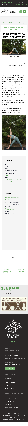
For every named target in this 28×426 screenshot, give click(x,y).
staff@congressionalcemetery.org (15, 363)
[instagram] (19, 2)
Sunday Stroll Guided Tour (21, 270)
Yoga (17, 56)
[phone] (25, 2)
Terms (23, 423)
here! (8, 104)
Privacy (18, 423)
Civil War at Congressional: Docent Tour (7, 271)
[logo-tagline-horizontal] (8, 9)
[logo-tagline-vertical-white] (13, 324)
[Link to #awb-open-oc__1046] (20, 11)
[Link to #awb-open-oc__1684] (24, 11)
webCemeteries (9, 419)
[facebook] (17, 2)
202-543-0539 (11, 359)
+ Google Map (10, 209)
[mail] (22, 2)
